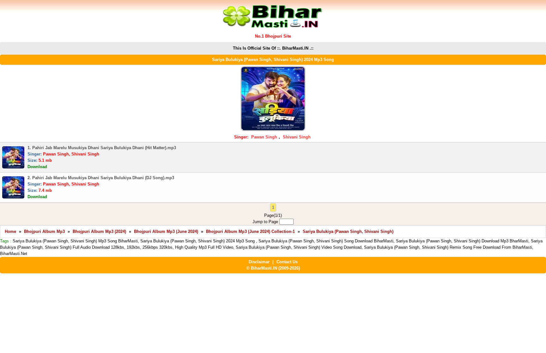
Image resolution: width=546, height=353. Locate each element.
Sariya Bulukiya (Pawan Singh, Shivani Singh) (348, 231)
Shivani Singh (297, 137)
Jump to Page (265, 221)
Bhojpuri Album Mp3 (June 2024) (166, 231)
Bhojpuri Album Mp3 (44, 231)
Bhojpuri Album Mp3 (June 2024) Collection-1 (250, 231)
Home (10, 231)
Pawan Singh (264, 137)
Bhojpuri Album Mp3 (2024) (99, 231)
